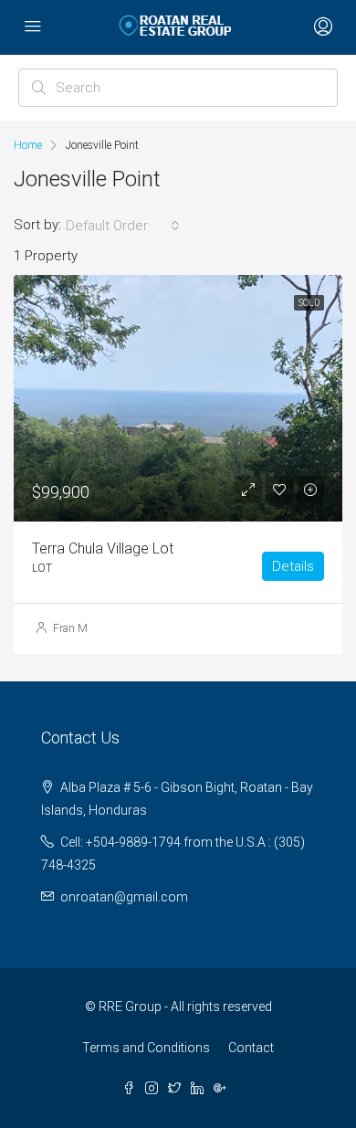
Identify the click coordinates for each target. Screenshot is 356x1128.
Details (293, 566)
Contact (251, 1047)
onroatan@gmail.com (124, 897)
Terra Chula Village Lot (102, 548)
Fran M (70, 628)
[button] (123, 225)
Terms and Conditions (146, 1047)
